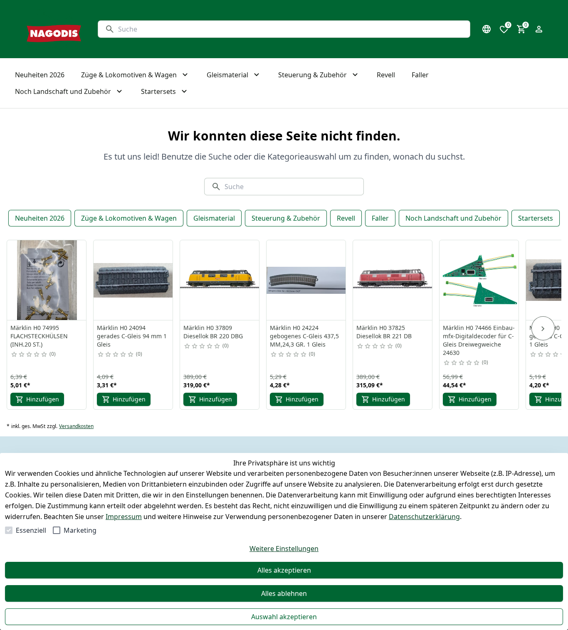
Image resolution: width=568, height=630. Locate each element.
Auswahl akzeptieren (284, 616)
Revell (346, 218)
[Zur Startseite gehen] (54, 29)
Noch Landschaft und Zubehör (453, 218)
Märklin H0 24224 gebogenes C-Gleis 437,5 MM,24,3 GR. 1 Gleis (304, 336)
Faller (380, 218)
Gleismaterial (214, 218)
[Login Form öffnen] (539, 29)
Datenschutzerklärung (424, 516)
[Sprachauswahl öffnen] (486, 29)
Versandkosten (76, 426)
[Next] (543, 328)
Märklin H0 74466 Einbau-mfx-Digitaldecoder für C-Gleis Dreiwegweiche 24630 (479, 340)
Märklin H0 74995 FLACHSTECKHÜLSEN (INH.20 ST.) (39, 336)
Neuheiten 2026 (39, 218)
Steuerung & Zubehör (286, 218)
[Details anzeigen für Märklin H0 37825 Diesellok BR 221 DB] (393, 280)
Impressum (124, 516)
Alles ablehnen (284, 593)
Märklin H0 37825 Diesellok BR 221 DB (384, 332)
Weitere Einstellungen (284, 548)
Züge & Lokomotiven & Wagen (129, 218)
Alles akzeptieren (284, 570)
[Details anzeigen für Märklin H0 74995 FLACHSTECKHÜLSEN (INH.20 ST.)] (47, 280)
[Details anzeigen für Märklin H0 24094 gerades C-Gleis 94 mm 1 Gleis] (133, 280)
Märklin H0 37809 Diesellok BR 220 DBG (213, 332)
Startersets (535, 218)
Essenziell (31, 530)
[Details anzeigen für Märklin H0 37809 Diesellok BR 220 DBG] (220, 280)
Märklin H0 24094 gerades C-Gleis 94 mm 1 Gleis (132, 336)
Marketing (80, 530)
